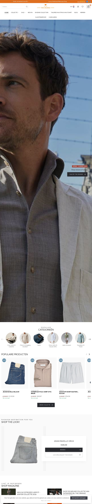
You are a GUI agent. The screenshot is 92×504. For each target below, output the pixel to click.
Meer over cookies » (46, 500)
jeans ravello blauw (11, 392)
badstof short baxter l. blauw (68, 392)
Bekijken (62, 450)
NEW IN (30, 12)
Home (6, 12)
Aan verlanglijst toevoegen (62, 455)
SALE (22, 12)
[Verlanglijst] (82, 6)
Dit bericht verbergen (79, 498)
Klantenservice (40, 17)
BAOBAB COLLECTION (41, 12)
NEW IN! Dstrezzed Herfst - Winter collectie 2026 (28, 493)
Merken (82, 12)
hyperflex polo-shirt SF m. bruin (41, 392)
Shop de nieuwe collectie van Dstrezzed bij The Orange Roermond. (76, 493)
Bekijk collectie (45, 405)
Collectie (14, 12)
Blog (76, 12)
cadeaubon (53, 17)
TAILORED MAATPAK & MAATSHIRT (61, 12)
